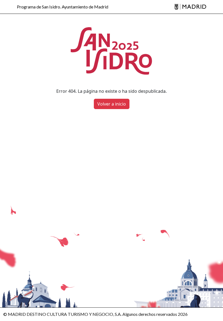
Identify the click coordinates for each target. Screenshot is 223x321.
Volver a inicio (111, 104)
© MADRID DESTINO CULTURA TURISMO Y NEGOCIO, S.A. (62, 314)
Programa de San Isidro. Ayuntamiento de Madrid (62, 7)
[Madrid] (190, 7)
